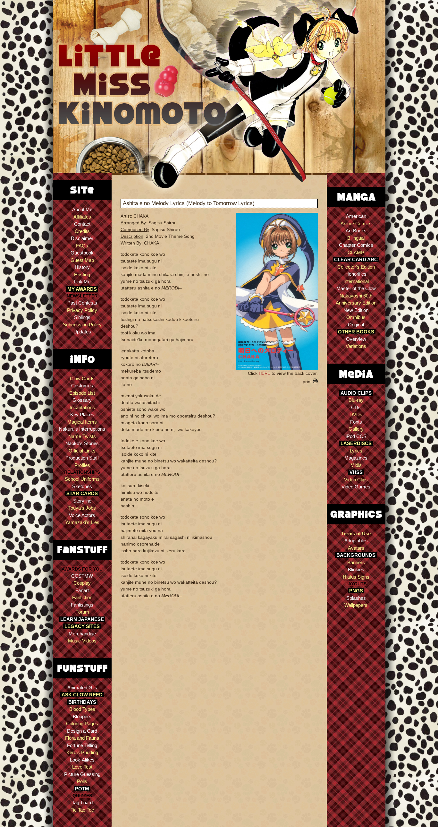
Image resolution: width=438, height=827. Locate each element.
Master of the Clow (356, 288)
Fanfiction (82, 597)
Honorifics (355, 274)
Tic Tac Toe (82, 810)
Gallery (356, 429)
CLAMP (356, 252)
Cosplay (82, 583)
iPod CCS (356, 436)
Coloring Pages (82, 723)
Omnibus (356, 317)
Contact (82, 224)
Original (356, 324)
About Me (82, 209)
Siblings (82, 317)
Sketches (82, 486)
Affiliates (82, 217)
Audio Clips (356, 393)
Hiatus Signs (356, 577)
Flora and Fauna (82, 738)
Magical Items (82, 422)
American (356, 216)
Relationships (82, 472)
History (82, 267)
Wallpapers (355, 605)
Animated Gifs (82, 687)
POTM (82, 788)
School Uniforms (82, 479)
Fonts (356, 422)
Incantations (82, 407)
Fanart (82, 590)
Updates (82, 331)
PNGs (356, 590)
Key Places (82, 414)
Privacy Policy (82, 310)
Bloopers (82, 716)
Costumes (82, 385)
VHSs (356, 472)
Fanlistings (82, 604)
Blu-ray (356, 400)
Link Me (82, 281)
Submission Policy (82, 324)
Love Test (82, 767)
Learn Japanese (82, 619)
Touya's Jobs (82, 508)
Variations (356, 346)
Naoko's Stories (82, 443)
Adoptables (356, 540)
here (264, 373)
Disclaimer (82, 238)
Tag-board (82, 802)
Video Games (355, 486)
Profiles (82, 465)
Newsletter (82, 295)
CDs (356, 407)
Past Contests (82, 303)
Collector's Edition (356, 267)
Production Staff (82, 458)
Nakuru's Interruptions (82, 429)
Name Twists (82, 436)
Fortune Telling (82, 745)
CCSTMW (82, 576)
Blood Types (82, 709)
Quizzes (82, 795)
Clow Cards (82, 378)
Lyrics (356, 450)
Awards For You (82, 569)
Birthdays (82, 702)
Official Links (82, 450)
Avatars (356, 548)
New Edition (355, 310)
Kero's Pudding (82, 752)
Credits (82, 231)
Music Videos (82, 640)
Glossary (82, 400)
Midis (356, 465)
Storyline (82, 501)
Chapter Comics (356, 245)
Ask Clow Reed (82, 694)
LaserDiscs (356, 443)
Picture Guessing (82, 774)
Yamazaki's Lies (82, 522)
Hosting (82, 274)
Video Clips (356, 479)
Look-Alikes (82, 759)
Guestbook (82, 252)
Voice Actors (82, 515)
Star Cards (82, 493)
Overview (356, 339)
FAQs (82, 245)
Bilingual (356, 238)
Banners (356, 562)
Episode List (82, 393)
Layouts (355, 583)
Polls (82, 781)
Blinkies (356, 569)
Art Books (356, 230)
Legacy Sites (82, 626)
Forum (82, 612)
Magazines (355, 458)
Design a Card (82, 731)
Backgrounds (356, 555)
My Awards (82, 289)
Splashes (356, 598)
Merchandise (82, 633)
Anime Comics (356, 223)
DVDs (356, 414)
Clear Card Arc (356, 259)
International (356, 281)
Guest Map (82, 260)
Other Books (356, 331)
